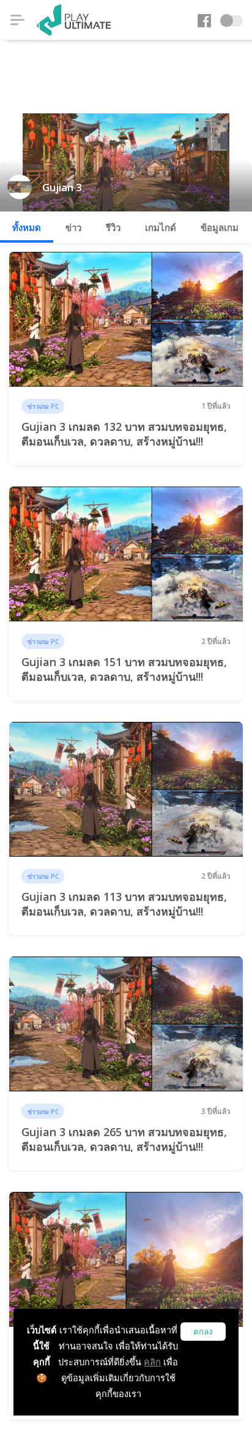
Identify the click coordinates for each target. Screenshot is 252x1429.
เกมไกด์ (160, 227)
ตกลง (203, 1331)
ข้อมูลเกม (220, 227)
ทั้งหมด (26, 227)
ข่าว (73, 227)
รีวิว (113, 227)
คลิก (152, 1362)
